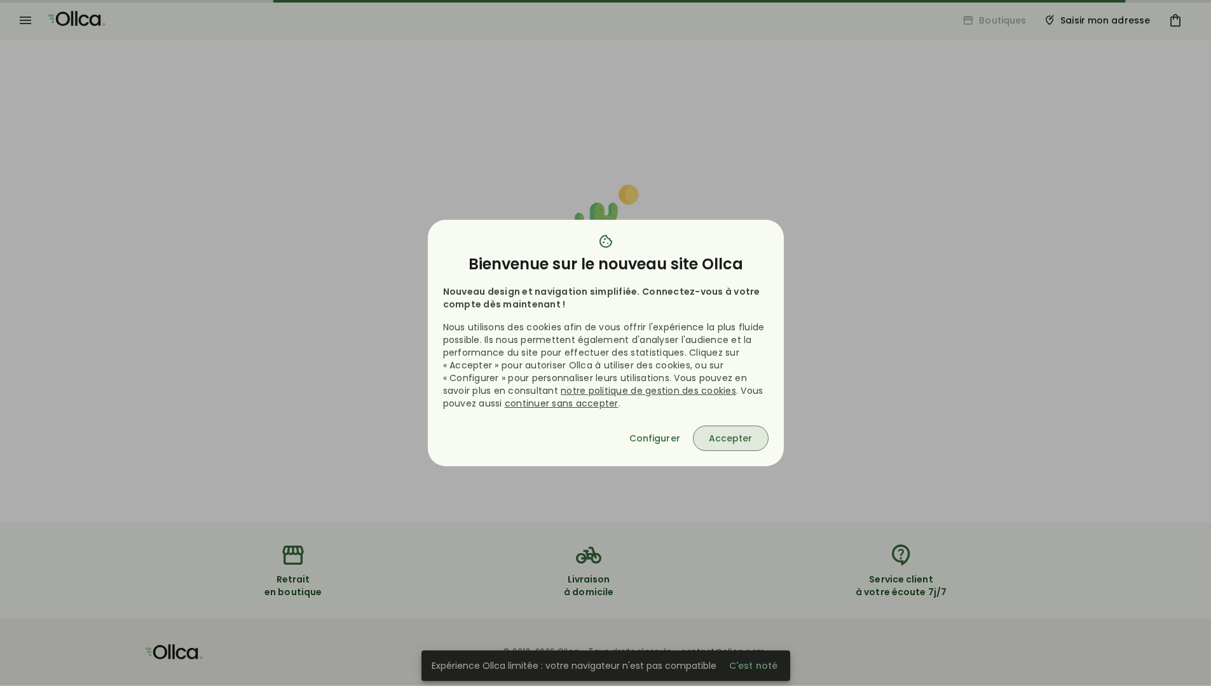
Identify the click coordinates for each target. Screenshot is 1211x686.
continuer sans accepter (562, 403)
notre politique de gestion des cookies (648, 390)
